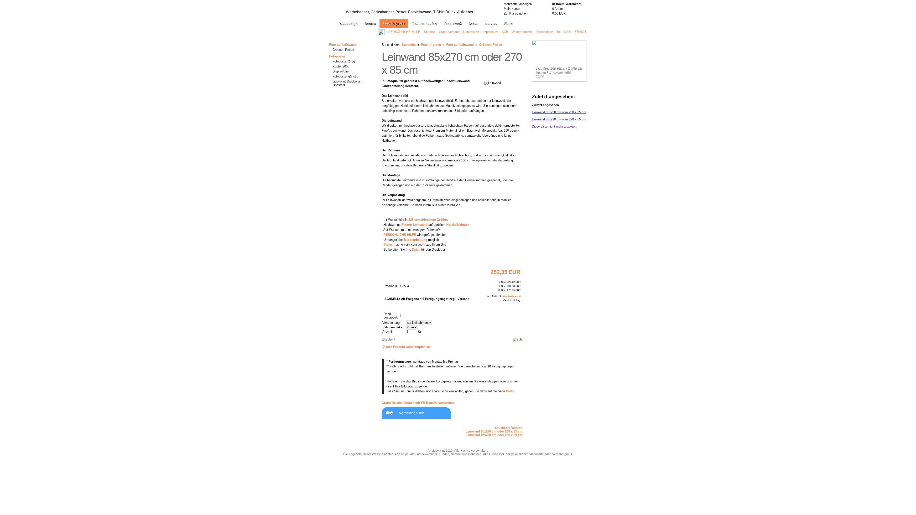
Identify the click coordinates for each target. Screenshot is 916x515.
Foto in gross (394, 23)
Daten (473, 23)
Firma (508, 23)
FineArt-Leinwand (414, 225)
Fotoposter (337, 56)
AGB (505, 32)
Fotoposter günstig (345, 76)
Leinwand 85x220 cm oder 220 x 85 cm (559, 119)
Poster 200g (341, 66)
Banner (370, 23)
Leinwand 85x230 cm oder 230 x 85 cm (559, 112)
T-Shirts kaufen (424, 23)
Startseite (409, 44)
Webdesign (348, 23)
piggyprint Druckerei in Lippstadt (348, 83)
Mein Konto (512, 8)
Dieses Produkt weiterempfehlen (406, 347)
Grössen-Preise (343, 50)
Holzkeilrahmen (457, 225)
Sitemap (429, 32)
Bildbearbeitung (415, 240)
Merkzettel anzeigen (518, 4)
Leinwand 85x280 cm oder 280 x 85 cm (494, 435)
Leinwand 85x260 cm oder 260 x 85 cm (494, 431)
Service (491, 23)
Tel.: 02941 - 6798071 (571, 32)
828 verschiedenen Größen (428, 219)
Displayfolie (341, 71)
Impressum (490, 32)
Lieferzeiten (471, 32)
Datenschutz (544, 32)
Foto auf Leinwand (343, 44)
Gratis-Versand (449, 32)
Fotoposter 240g (344, 61)
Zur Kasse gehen (515, 13)
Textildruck (452, 23)
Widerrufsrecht (522, 32)
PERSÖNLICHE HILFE (404, 32)
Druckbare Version (508, 428)
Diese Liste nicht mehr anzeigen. (554, 126)
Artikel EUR (567, 8)
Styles (388, 244)
